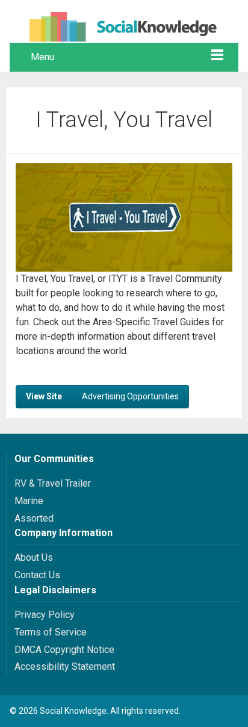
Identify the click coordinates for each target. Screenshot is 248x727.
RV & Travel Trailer (52, 483)
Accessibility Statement (64, 666)
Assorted (34, 518)
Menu (42, 57)
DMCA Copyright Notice (64, 649)
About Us (33, 557)
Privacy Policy (44, 614)
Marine (28, 501)
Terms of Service (50, 632)
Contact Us (37, 575)
